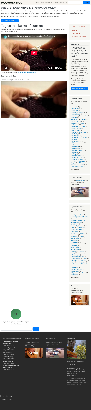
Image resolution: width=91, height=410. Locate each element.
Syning (73, 161)
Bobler (72, 227)
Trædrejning (81, 161)
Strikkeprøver (74, 152)
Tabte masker (75, 271)
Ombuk (82, 251)
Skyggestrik (74, 260)
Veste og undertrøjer (77, 166)
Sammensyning (75, 258)
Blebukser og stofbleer (77, 112)
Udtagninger (74, 273)
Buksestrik (81, 227)
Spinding (73, 132)
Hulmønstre (74, 240)
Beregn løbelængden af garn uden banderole (11, 366)
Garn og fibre (74, 119)
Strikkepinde (81, 262)
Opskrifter (48, 2)
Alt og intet (74, 107)
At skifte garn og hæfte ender (79, 217)
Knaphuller (74, 246)
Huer (83, 119)
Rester (83, 127)
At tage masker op (76, 222)
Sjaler (85, 258)
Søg (87, 2)
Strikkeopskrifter (75, 148)
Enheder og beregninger (79, 37)
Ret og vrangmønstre (77, 256)
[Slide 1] (74, 194)
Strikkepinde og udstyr (77, 150)
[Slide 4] (84, 194)
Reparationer (74, 127)
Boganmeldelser (75, 114)
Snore (72, 262)
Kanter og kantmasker (77, 244)
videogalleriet (80, 181)
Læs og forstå (75, 249)
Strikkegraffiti (74, 145)
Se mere (79, 299)
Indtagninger (74, 242)
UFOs (80, 163)
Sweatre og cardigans (77, 159)
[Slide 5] (85, 302)
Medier (82, 123)
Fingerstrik (84, 116)
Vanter (84, 273)
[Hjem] (11, 2)
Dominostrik (74, 116)
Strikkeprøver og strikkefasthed (80, 264)
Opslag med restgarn (79, 189)
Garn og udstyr (76, 33)
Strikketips (74, 154)
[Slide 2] (78, 194)
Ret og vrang (74, 255)
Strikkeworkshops (76, 155)
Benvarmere (74, 110)
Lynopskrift (74, 123)
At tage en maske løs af (29, 72)
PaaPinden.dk (74, 125)
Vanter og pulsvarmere (77, 165)
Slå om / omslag (7, 352)
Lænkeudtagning (8, 357)
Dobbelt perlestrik (8, 361)
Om (66, 2)
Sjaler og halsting (76, 128)
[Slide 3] (81, 194)
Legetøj (79, 121)
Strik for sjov (82, 132)
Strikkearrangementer (77, 143)
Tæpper (73, 163)
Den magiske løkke (76, 229)
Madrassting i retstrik (9, 348)
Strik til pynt (74, 139)
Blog (42, 2)
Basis (19, 72)
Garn (81, 236)
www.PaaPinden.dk (72, 365)
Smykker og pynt (75, 130)
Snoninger (84, 260)
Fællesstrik (74, 117)
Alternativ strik (75, 108)
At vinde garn (74, 224)
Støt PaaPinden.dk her (9, 20)
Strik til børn (74, 137)
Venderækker (74, 275)
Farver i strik (74, 235)
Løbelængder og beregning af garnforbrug (10, 342)
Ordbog (61, 2)
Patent (81, 253)
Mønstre (74, 30)
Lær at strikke (75, 247)
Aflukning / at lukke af (77, 215)
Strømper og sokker (76, 157)
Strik (37, 2)
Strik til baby (74, 134)
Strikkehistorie (75, 146)
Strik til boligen (75, 136)
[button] (71, 192)
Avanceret (81, 26)
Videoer (55, 2)
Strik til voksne (75, 141)
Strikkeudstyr (74, 267)
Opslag (73, 253)
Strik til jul (84, 137)
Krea (72, 121)
